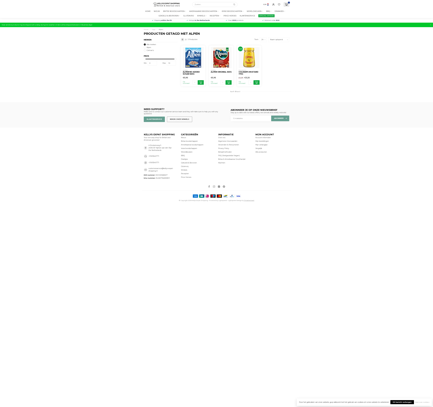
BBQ (268, 11)
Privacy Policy (223, 148)
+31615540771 (154, 156)
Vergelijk (258, 148)
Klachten (221, 163)
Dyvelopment (249, 200)
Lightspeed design (235, 200)
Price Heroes (229, 16)
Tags (153, 29)
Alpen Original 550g (221, 72)
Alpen (161, 29)
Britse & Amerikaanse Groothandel (231, 159)
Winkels (201, 16)
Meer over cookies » (422, 402)
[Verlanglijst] (279, 4)
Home (148, 11)
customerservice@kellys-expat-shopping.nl (161, 169)
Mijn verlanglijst (261, 145)
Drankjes (279, 11)
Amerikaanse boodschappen (203, 11)
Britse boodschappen (174, 11)
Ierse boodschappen (232, 11)
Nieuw (157, 11)
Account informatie (263, 138)
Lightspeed (223, 200)
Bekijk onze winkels (179, 119)
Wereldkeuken (254, 11)
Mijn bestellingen (262, 141)
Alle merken (151, 44)
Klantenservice (247, 16)
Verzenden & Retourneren (228, 145)
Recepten (214, 16)
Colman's (150, 50)
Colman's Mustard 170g (248, 73)
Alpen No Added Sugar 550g (191, 73)
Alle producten (261, 152)
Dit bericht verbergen (402, 402)
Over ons (221, 138)
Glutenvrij (188, 16)
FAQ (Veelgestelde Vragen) (229, 156)
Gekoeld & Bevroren (169, 16)
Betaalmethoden (225, 152)
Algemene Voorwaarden (227, 141)
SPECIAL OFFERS (266, 16)
